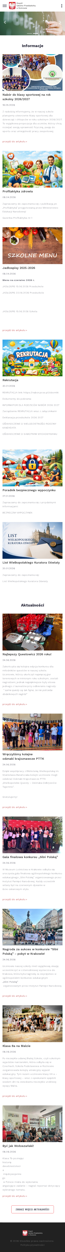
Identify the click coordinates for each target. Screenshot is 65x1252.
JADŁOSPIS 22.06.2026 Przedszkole (23, 292)
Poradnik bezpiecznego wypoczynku (29, 490)
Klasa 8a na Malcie (16, 1046)
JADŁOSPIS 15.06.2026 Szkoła (19, 311)
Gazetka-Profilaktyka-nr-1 (17, 217)
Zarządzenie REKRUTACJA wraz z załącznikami (29, 411)
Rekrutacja (10, 380)
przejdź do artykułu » (14, 141)
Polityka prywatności (32, 1245)
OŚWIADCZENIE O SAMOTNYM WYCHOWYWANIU (29, 434)
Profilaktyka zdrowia (17, 191)
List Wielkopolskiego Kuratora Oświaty (31, 562)
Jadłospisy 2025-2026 (18, 268)
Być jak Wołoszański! (18, 1146)
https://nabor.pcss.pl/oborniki (41, 392)
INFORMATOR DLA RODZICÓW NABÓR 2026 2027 (30, 405)
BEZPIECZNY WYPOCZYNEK (17, 512)
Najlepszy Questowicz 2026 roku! (27, 654)
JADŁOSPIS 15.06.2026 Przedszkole (23, 286)
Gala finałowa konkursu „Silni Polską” (30, 857)
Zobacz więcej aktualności (33, 1209)
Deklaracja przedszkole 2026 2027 (22, 417)
